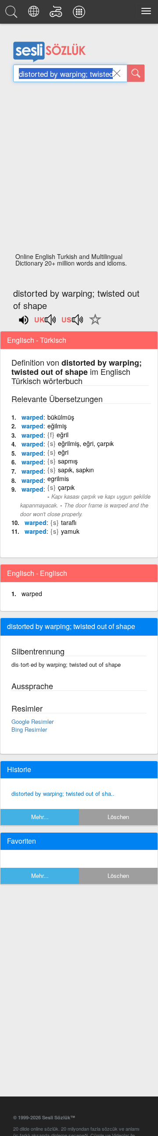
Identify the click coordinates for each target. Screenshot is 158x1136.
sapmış (68, 461)
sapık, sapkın (76, 469)
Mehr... (40, 816)
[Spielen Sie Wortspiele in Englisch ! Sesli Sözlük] (57, 14)
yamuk (70, 531)
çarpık (66, 487)
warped (32, 417)
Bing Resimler (29, 729)
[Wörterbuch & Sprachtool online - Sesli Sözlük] (12, 14)
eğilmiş (57, 425)
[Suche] (136, 73)
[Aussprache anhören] (45, 322)
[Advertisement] (79, 170)
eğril (62, 434)
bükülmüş (60, 417)
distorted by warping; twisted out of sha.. (63, 793)
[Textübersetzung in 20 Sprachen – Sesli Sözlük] (35, 14)
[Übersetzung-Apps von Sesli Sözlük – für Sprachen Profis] (80, 14)
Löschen (118, 816)
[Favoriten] (93, 324)
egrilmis (58, 478)
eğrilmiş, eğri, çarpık (86, 443)
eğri (63, 452)
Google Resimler (32, 721)
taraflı (68, 522)
